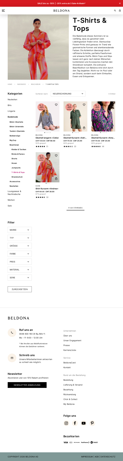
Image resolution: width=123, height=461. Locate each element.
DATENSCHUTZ (108, 456)
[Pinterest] (92, 423)
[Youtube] (83, 423)
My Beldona (68, 404)
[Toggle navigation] (4, 11)
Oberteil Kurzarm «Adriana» (75, 138)
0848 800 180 (26, 334)
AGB (97, 456)
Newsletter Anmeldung (27, 385)
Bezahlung (68, 389)
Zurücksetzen (20, 289)
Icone (38, 186)
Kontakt (67, 367)
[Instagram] (66, 423)
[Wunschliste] (56, 104)
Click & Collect (70, 399)
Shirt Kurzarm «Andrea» (47, 188)
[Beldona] (61, 10)
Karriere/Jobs (69, 350)
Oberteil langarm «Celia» (47, 138)
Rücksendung (69, 394)
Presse (66, 345)
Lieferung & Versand (72, 385)
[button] (48, 146)
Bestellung (68, 380)
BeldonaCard (69, 362)
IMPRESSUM (87, 456)
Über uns (67, 335)
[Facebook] (75, 423)
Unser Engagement (72, 340)
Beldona (39, 135)
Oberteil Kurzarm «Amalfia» (103, 138)
